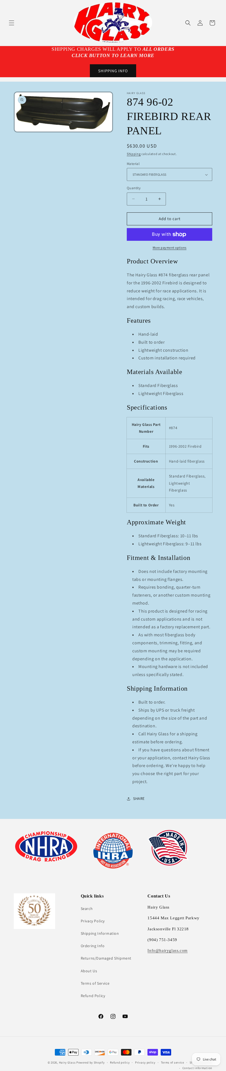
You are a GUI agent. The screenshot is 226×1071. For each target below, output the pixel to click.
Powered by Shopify (90, 1062)
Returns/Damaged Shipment (106, 958)
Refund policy (120, 1062)
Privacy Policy (93, 920)
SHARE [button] (139, 798)
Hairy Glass (67, 1062)
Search (87, 908)
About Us (89, 970)
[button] (12, 23)
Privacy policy (145, 1062)
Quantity (134, 188)
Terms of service (172, 1062)
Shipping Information (100, 933)
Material (133, 163)
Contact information (197, 1068)
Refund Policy (93, 995)
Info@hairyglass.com (167, 950)
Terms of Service (95, 983)
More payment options (170, 247)
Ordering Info (93, 945)
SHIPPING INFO (113, 70)
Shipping (134, 154)
